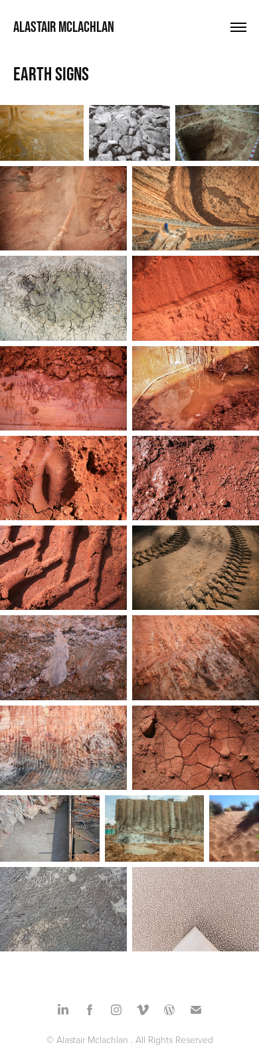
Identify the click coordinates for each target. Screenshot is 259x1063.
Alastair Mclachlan (63, 26)
